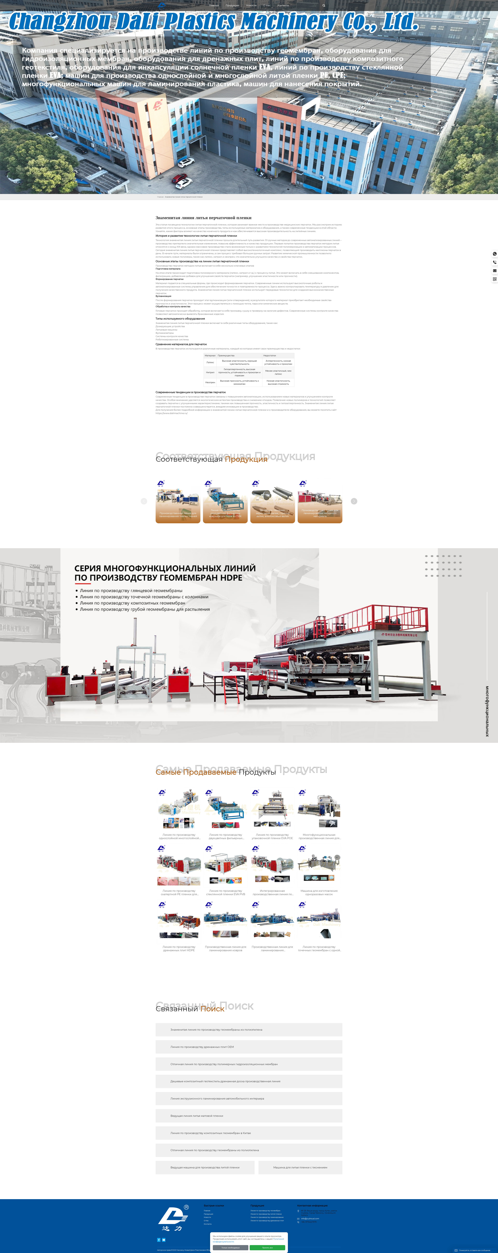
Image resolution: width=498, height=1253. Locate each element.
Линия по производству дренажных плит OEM (202, 1047)
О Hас (206, 1221)
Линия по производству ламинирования (267, 1217)
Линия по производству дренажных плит (267, 1221)
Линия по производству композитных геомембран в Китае (211, 1133)
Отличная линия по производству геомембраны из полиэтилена (215, 1150)
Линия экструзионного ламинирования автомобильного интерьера (217, 1098)
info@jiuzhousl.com (310, 1218)
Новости (207, 1217)
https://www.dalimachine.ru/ (172, 413)
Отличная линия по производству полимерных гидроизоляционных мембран (224, 1064)
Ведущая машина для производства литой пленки (205, 1167)
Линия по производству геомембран (265, 1211)
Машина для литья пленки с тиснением (300, 1167)
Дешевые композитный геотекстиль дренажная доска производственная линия (225, 1081)
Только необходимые (231, 1248)
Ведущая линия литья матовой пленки (197, 1115)
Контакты (208, 1224)
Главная (160, 197)
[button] (354, 501)
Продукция (208, 1214)
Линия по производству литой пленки (266, 1214)
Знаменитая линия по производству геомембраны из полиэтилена (216, 1029)
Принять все (267, 1248)
